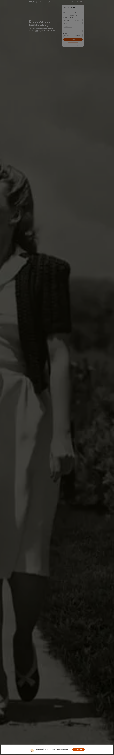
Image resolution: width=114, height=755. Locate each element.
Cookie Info (50, 751)
